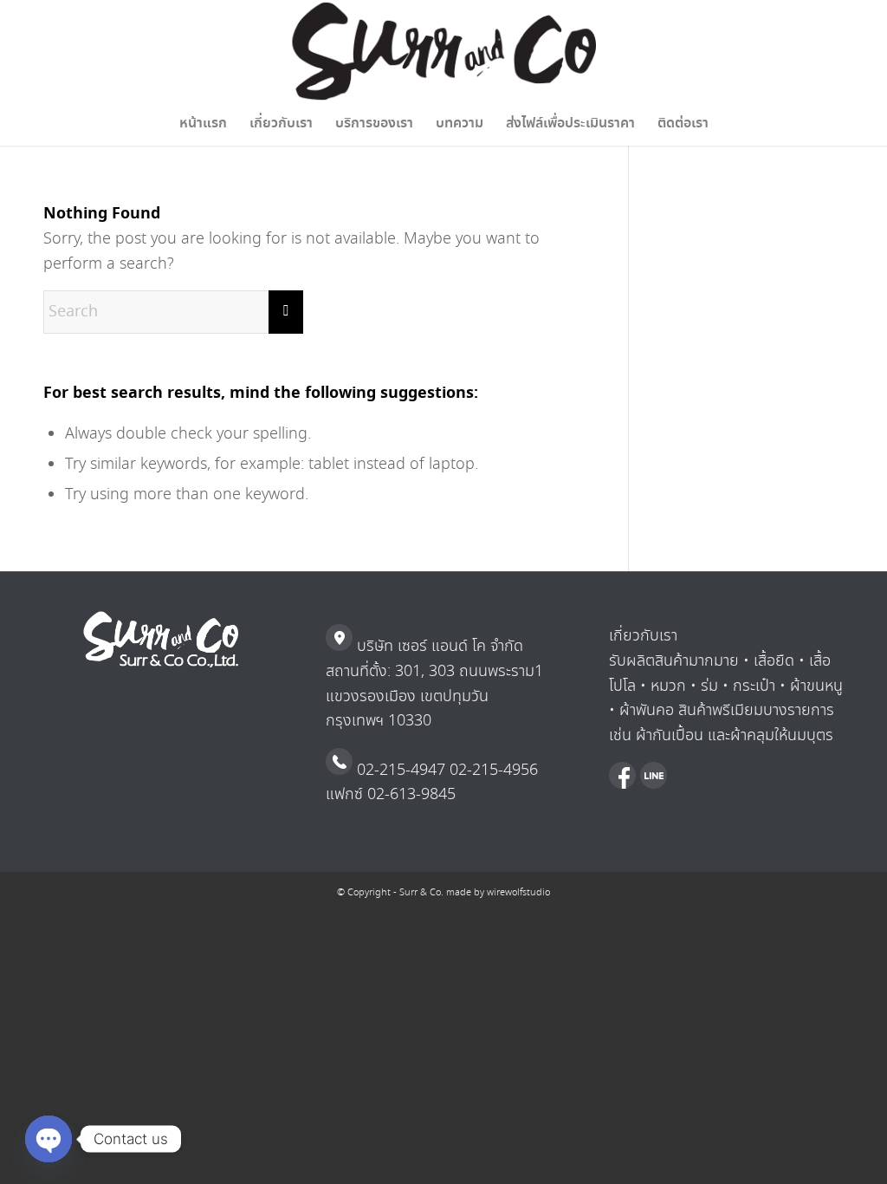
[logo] (444, 51)
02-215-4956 (491, 770)
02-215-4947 (399, 770)
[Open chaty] (48, 1139)
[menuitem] (203, 124)
